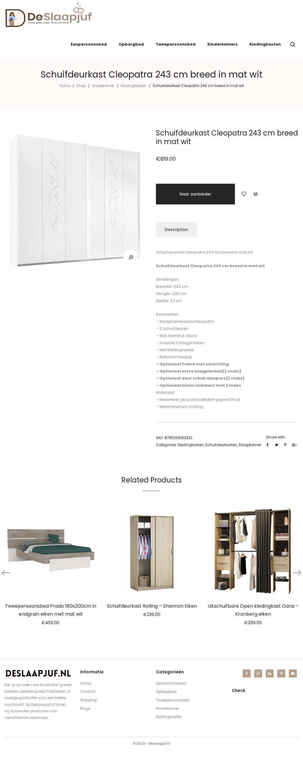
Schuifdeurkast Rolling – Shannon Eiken (152, 606)
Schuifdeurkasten (221, 444)
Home (64, 85)
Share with (275, 437)
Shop (81, 85)
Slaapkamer (103, 85)
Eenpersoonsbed (171, 683)
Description (176, 230)
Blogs (85, 708)
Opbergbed (166, 691)
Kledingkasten (133, 85)
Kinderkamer (167, 708)
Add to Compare (256, 194)
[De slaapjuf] (48, 15)
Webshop (88, 700)
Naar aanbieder (195, 194)
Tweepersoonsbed (172, 700)
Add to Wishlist (244, 194)
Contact (87, 691)
